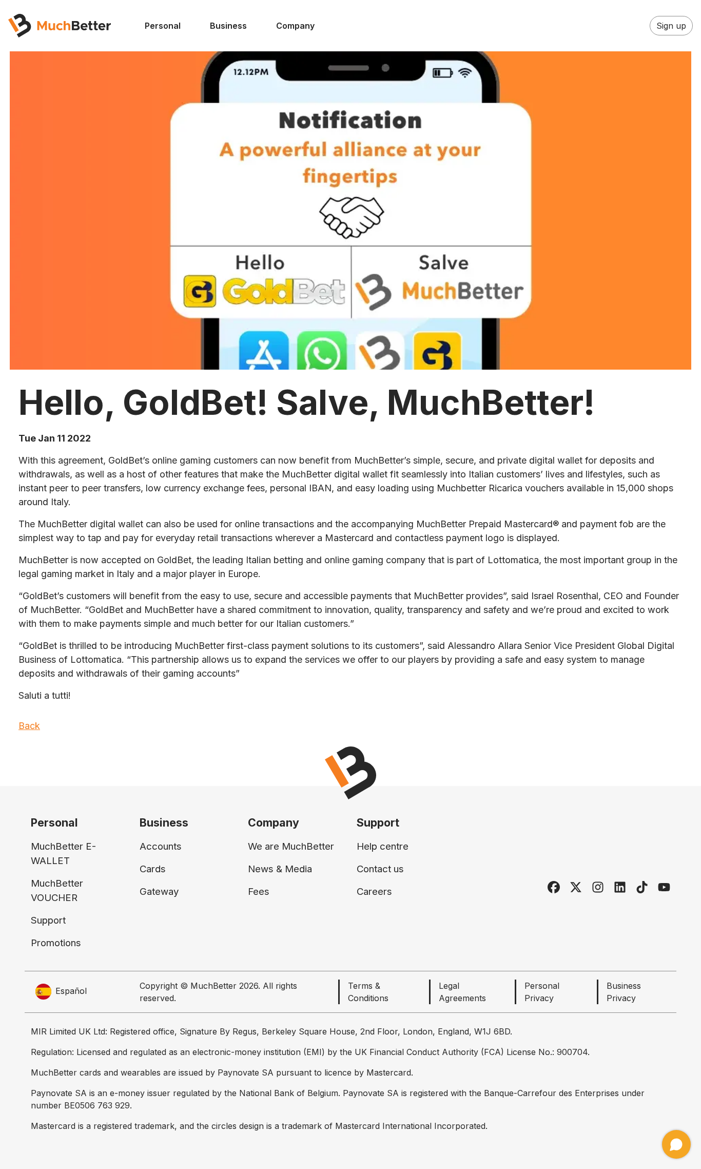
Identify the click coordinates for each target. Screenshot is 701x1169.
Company (295, 26)
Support (48, 920)
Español (71, 991)
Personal (163, 26)
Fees (258, 891)
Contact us (380, 869)
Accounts (161, 846)
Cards (153, 869)
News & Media (280, 869)
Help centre (382, 846)
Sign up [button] (671, 26)
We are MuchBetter (291, 846)
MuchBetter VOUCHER (57, 890)
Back (29, 725)
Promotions (56, 943)
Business (228, 26)
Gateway (159, 891)
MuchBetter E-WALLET (63, 853)
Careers (374, 891)
